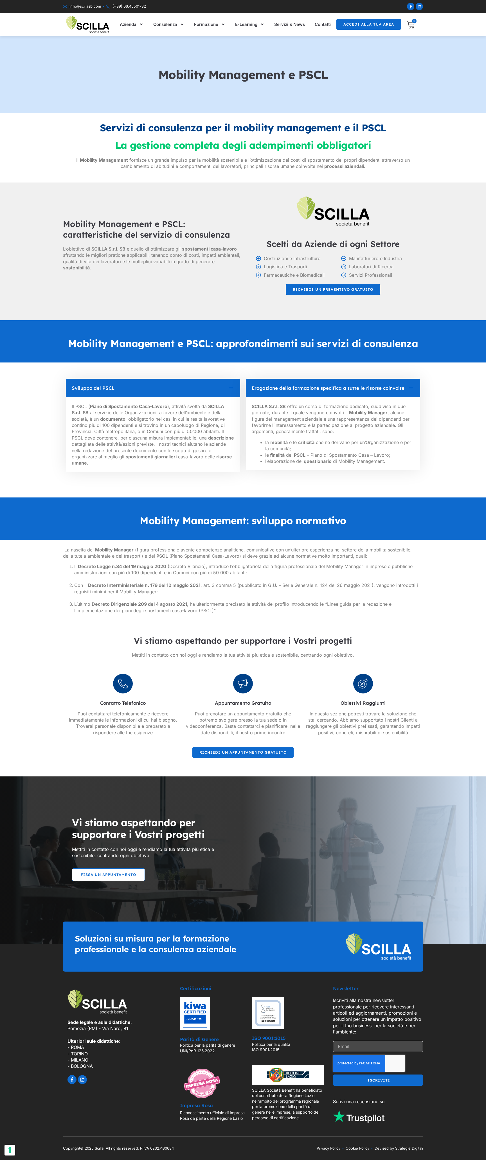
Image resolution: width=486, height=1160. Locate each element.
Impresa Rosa (196, 1105)
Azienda (128, 24)
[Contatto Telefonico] (123, 683)
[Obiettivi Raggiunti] (363, 683)
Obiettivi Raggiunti (363, 703)
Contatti (323, 24)
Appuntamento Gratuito (243, 703)
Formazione (206, 24)
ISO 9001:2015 (269, 1038)
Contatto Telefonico (123, 703)
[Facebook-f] (410, 6)
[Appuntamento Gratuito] (243, 683)
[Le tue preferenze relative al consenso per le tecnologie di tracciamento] (9, 1150)
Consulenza (165, 24)
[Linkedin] (419, 6)
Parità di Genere (199, 1039)
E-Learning (246, 24)
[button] (153, 388)
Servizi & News (289, 24)
